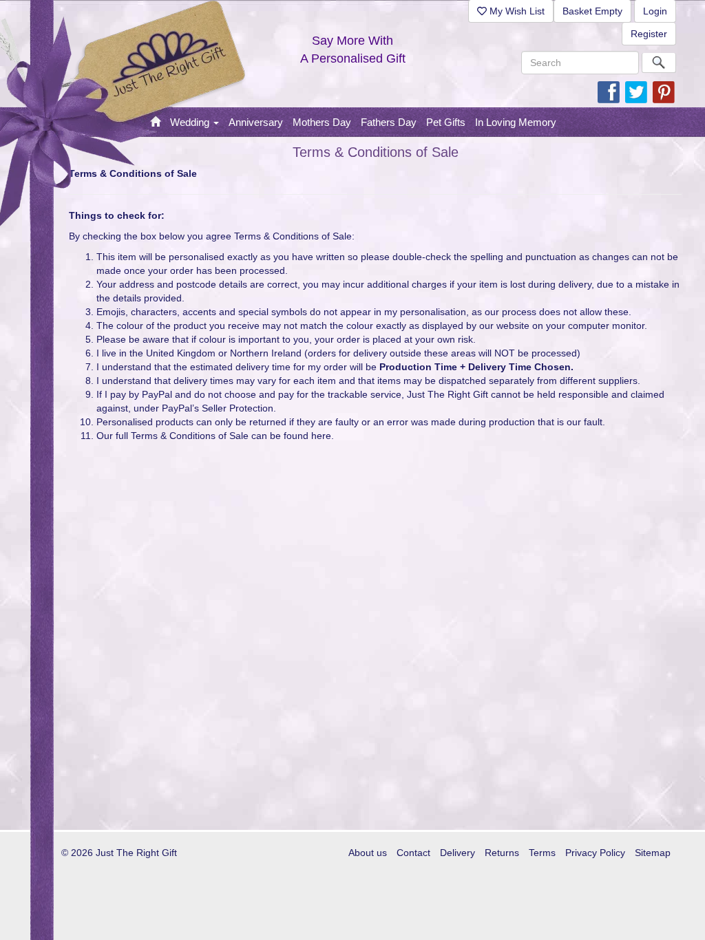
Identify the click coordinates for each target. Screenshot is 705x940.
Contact (413, 852)
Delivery (457, 852)
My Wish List (516, 11)
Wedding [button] (191, 122)
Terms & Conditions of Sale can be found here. (232, 435)
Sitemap (653, 852)
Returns (502, 852)
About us (367, 852)
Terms (542, 852)
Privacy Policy (595, 852)
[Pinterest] (663, 91)
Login (655, 11)
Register (649, 33)
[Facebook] (608, 91)
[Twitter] (636, 91)
